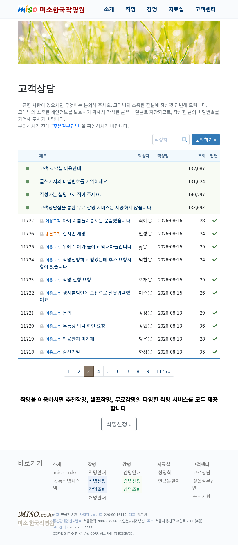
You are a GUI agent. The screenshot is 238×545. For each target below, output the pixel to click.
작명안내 (97, 472)
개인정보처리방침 (132, 521)
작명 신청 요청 (77, 279)
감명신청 (132, 480)
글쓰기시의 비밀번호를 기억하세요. (74, 181)
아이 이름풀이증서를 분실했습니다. (97, 220)
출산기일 (71, 351)
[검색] (184, 139)
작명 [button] (130, 9)
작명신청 (97, 480)
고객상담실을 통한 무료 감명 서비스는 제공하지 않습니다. (96, 207)
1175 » (163, 371)
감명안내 (132, 472)
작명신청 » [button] (119, 424)
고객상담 (201, 472)
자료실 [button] (176, 9)
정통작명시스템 (66, 484)
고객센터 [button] (205, 9)
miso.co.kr (65, 472)
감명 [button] (152, 9)
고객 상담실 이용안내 (60, 168)
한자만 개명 (74, 233)
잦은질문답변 (66, 125)
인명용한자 (169, 480)
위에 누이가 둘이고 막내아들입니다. (98, 246)
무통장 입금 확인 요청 (84, 325)
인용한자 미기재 (78, 338)
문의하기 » (205, 139)
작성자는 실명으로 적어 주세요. (70, 194)
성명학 (164, 472)
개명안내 (97, 497)
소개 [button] (109, 9)
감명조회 (132, 489)
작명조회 (97, 489)
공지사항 (201, 496)
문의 (67, 312)
